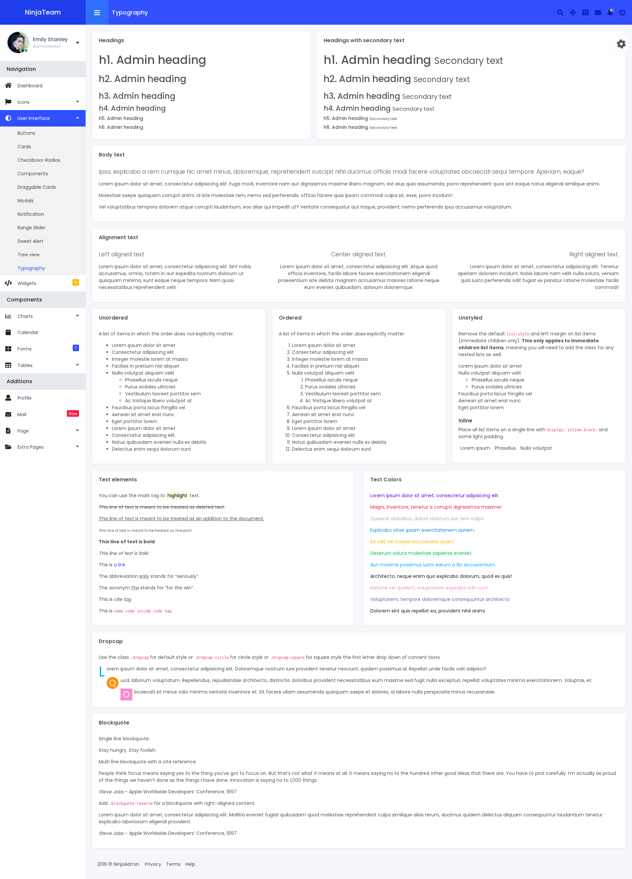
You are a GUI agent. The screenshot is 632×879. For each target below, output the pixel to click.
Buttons (26, 133)
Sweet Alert (30, 241)
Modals (25, 200)
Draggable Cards (36, 187)
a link (119, 564)
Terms (173, 864)
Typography (31, 268)
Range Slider (31, 227)
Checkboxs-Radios (38, 160)
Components (32, 173)
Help (190, 864)
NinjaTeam (43, 12)
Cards (24, 146)
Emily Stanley (50, 39)
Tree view (28, 254)
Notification (30, 214)
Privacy (153, 864)
